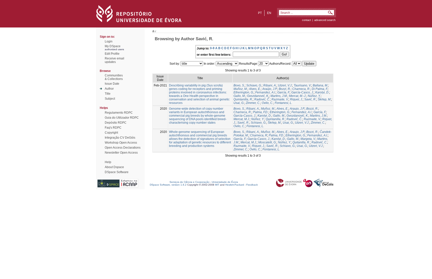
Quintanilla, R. (243, 99)
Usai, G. (239, 103)
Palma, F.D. (260, 112)
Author (109, 88)
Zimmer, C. (253, 103)
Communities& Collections (114, 77)
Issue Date (112, 83)
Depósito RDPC (115, 122)
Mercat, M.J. (242, 119)
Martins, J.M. (279, 96)
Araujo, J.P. (297, 108)
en (269, 13)
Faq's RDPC (113, 127)
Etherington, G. (244, 92)
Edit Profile (112, 53)
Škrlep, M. (324, 99)
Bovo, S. (239, 85)
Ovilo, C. (267, 103)
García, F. (283, 92)
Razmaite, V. (280, 99)
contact (306, 19)
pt (260, 13)
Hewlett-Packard (234, 184)
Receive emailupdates (114, 60)
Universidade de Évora (225, 182)
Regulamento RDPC (119, 112)
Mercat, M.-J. (297, 96)
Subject (110, 98)
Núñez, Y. (314, 96)
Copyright (111, 132)
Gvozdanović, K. (258, 96)
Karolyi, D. (322, 92)
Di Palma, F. (320, 89)
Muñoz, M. (241, 89)
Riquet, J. (296, 99)
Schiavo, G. (254, 85)
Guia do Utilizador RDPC (122, 117)
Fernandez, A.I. (265, 92)
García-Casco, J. (302, 92)
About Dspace (114, 167)
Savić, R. (310, 99)
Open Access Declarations (122, 147)
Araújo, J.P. (269, 89)
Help (108, 162)
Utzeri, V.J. (285, 85)
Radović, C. (319, 142)
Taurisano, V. (302, 85)
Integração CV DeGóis (120, 137)
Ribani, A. (269, 85)
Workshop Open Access (121, 142)
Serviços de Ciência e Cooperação (190, 182)
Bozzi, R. (285, 89)
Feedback (252, 184)
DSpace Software (116, 172)
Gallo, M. (240, 96)
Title (107, 93)
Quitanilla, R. (301, 142)
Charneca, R (258, 135)
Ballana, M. (320, 85)
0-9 (212, 48)
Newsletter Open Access (121, 152)
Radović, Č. (262, 99)
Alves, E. (255, 89)
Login (108, 41)
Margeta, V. (308, 139)
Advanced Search (325, 19)
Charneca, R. (301, 89)
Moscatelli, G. (267, 142)
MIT (217, 184)
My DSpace (112, 46)
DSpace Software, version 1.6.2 (168, 184)
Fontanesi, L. (283, 103)
